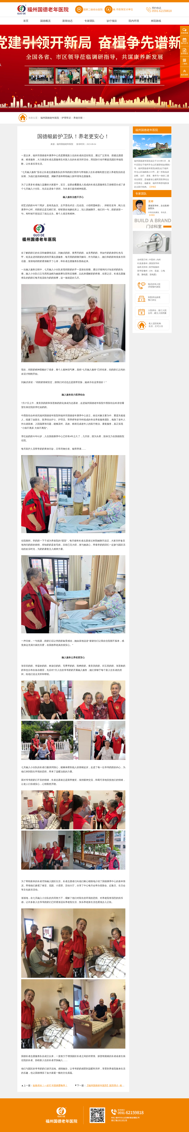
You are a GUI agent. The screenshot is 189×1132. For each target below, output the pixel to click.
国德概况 (45, 20)
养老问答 (78, 118)
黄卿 (150, 201)
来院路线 (156, 20)
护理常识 (66, 118)
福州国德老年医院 (49, 118)
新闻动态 (67, 20)
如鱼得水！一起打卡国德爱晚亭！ (50, 1085)
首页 (25, 20)
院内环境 (134, 20)
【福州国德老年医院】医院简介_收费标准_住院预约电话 (115, 1085)
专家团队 (89, 20)
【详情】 (152, 187)
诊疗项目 (112, 20)
